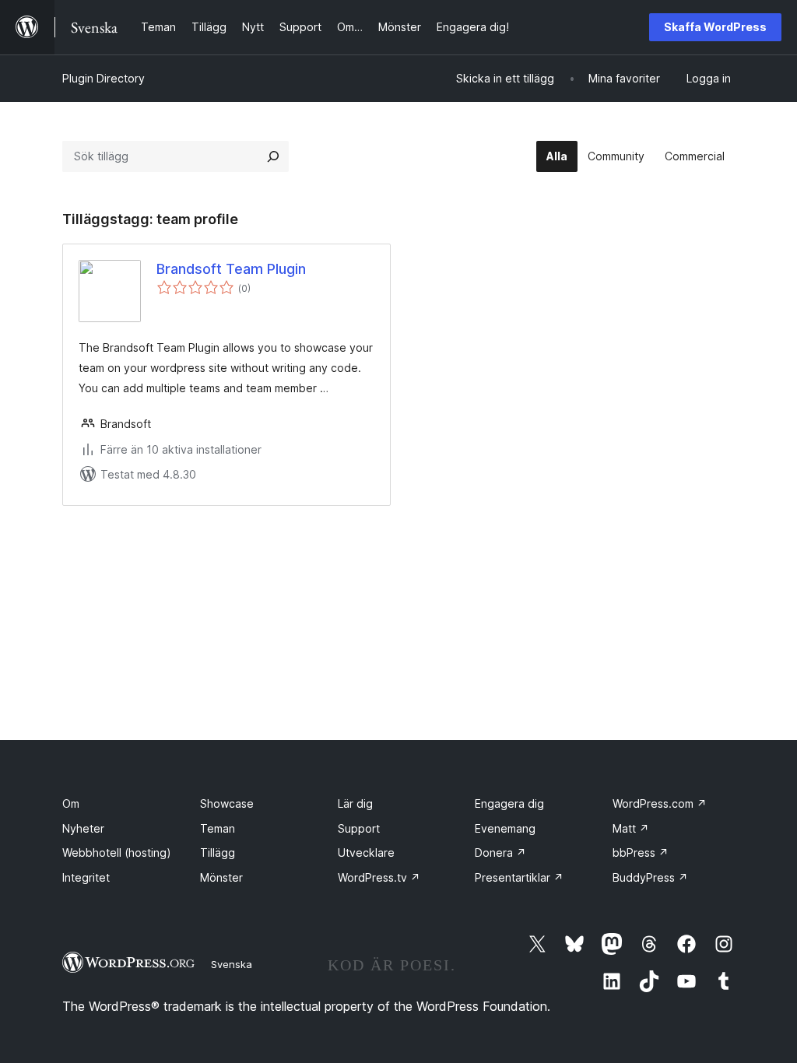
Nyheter (83, 828)
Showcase (227, 803)
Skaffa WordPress (715, 26)
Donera (500, 852)
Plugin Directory (103, 78)
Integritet (86, 877)
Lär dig (355, 803)
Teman (217, 828)
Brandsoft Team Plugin (231, 269)
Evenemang (505, 828)
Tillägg (217, 852)
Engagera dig (509, 803)
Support (359, 828)
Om (70, 803)
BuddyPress (650, 877)
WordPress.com (660, 803)
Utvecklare (366, 852)
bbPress (641, 852)
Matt (631, 828)
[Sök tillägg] (273, 156)
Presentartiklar (519, 877)
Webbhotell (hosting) (116, 852)
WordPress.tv (379, 877)
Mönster (221, 877)
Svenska (231, 964)
